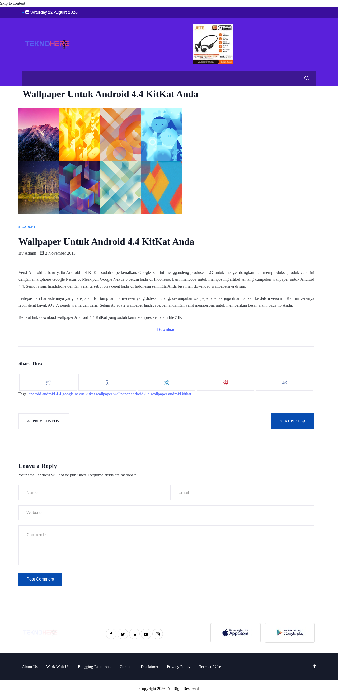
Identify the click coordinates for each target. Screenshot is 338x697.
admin (30, 253)
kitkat (90, 394)
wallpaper (104, 394)
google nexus (73, 394)
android (35, 394)
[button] (305, 78)
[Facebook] (111, 634)
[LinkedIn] (134, 634)
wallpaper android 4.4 (131, 394)
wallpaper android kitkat (171, 394)
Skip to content (12, 3)
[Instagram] (157, 634)
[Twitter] (123, 634)
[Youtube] (146, 634)
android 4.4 (51, 394)
